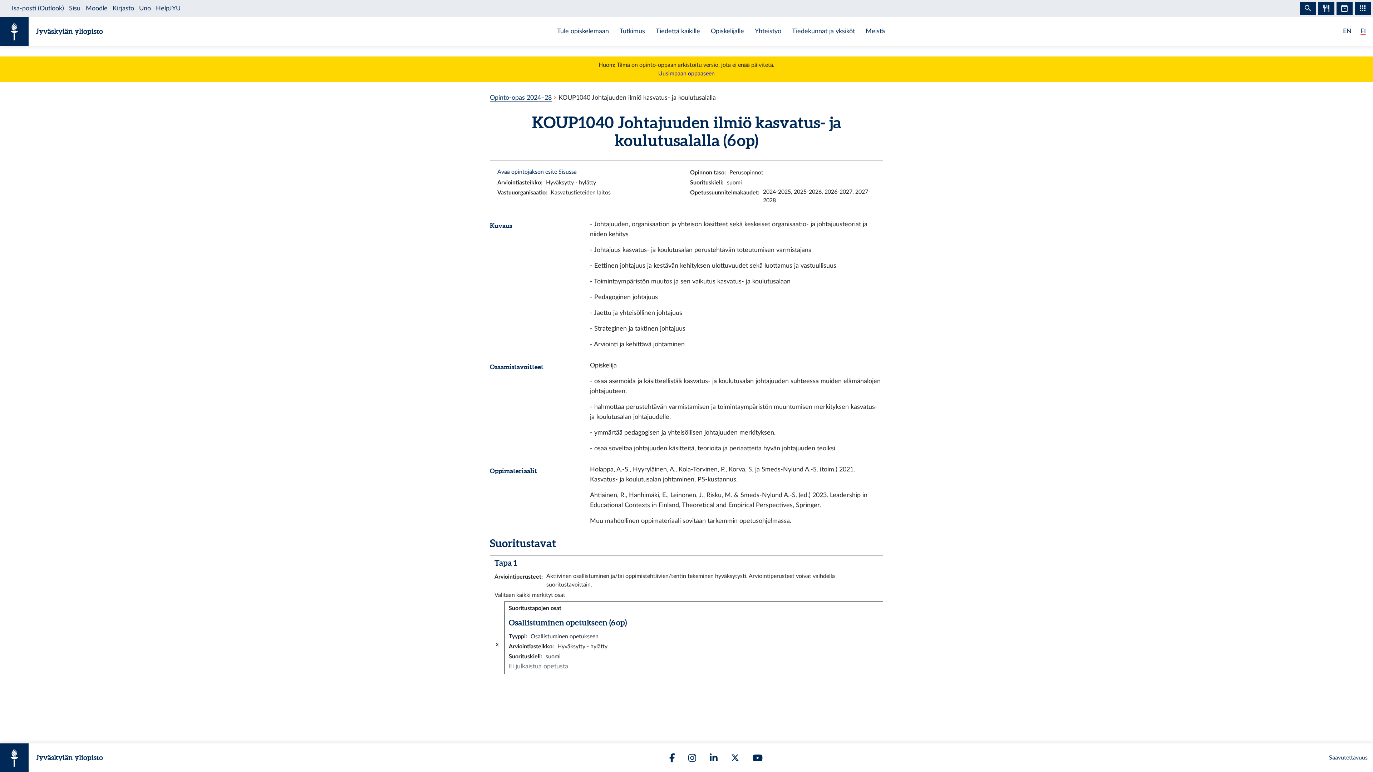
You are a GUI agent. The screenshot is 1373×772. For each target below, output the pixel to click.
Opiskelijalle (727, 31)
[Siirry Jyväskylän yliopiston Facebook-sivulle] (672, 757)
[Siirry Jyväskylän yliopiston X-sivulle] (735, 758)
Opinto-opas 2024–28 (521, 98)
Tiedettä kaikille (678, 31)
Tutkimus (632, 31)
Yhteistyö (768, 31)
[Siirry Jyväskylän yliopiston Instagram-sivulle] (692, 757)
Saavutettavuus (1348, 758)
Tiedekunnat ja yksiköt (823, 31)
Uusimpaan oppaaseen (686, 73)
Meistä (875, 31)
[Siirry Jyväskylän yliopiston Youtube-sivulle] (758, 757)
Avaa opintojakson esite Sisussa (537, 172)
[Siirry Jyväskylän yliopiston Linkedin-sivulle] (714, 757)
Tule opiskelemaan (583, 31)
